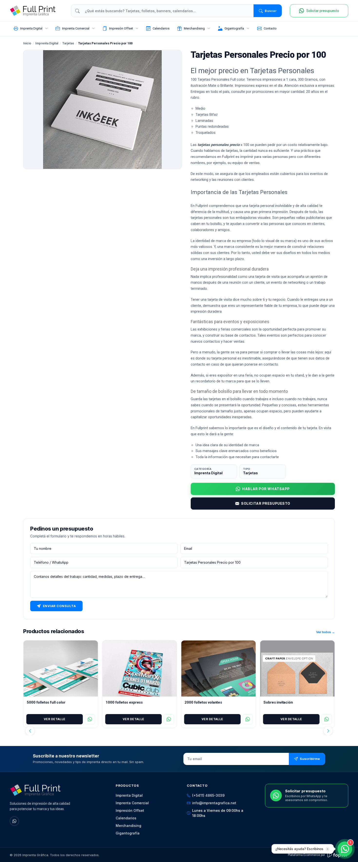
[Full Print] (36, 10)
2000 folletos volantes (203, 702)
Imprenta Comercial (132, 803)
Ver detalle (54, 719)
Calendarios (126, 818)
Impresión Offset (130, 810)
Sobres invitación (278, 702)
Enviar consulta (59, 606)
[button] (30, 730)
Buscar (270, 11)
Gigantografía (128, 833)
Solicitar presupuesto (265, 503)
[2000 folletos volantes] (218, 668)
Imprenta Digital (46, 43)
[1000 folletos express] (139, 668)
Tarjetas (68, 43)
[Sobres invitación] (297, 668)
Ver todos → (325, 632)
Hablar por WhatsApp (266, 489)
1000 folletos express (124, 702)
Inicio (27, 43)
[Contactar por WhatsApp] (345, 849)
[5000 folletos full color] (60, 668)
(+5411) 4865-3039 (208, 795)
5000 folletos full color (46, 702)
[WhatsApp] (14, 821)
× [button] (327, 849)
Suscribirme (310, 759)
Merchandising (128, 825)
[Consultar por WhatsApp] (90, 719)
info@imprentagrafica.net (214, 803)
